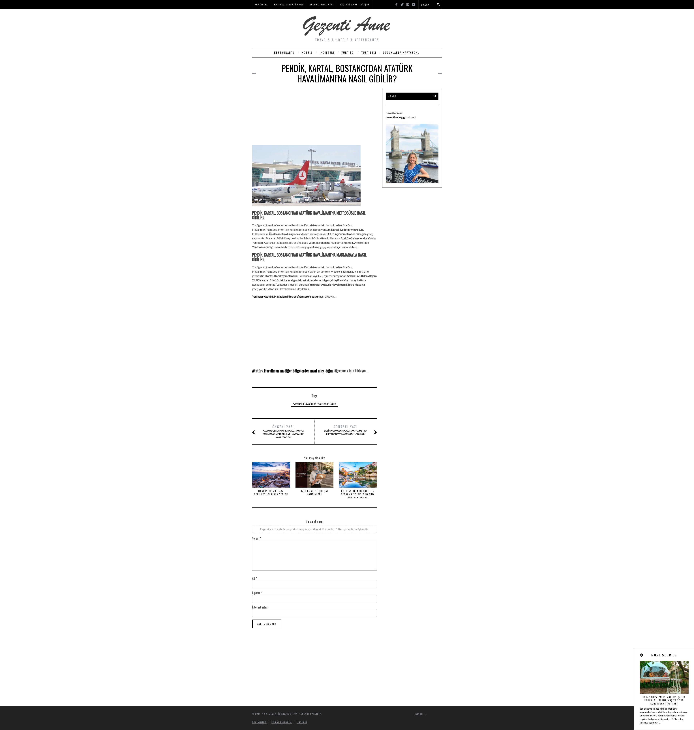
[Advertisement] (314, 114)
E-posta (257, 593)
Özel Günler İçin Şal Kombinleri (315, 492)
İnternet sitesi (260, 607)
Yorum (256, 538)
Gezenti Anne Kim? (322, 4)
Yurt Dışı (368, 52)
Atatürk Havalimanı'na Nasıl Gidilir (314, 403)
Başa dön (420, 714)
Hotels (307, 52)
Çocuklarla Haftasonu (401, 52)
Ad (254, 578)
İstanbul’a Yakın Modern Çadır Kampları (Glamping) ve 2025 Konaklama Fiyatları (664, 700)
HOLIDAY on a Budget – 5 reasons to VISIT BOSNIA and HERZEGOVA (358, 494)
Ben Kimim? (259, 722)
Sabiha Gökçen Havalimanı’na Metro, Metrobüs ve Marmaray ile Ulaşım (345, 429)
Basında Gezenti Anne (288, 4)
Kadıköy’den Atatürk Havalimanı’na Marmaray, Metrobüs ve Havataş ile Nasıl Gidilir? (283, 431)
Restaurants (284, 52)
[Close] (641, 655)
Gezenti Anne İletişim (354, 4)
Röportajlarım (281, 722)
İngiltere (327, 52)
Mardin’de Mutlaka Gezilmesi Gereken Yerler (271, 492)
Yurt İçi (348, 52)
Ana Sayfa (261, 4)
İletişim (302, 722)
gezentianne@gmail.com (401, 117)
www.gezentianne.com (277, 713)
